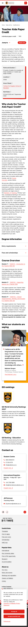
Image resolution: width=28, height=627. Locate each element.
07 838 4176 (9, 462)
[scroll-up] (25, 512)
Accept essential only (14, 616)
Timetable (5, 531)
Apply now (22, 42)
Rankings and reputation (9, 575)
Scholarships (5, 540)
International (5, 550)
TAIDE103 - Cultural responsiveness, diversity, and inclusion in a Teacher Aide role (13, 298)
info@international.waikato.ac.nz (15, 485)
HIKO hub (5, 542)
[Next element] (1, 342)
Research (4, 559)
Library (4, 581)
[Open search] (25, 3)
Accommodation (6, 562)
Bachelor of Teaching (10, 193)
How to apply (6, 534)
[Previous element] (26, 342)
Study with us (9, 25)
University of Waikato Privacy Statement (12, 604)
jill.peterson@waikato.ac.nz (13, 503)
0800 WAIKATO (10, 460)
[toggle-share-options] (7, 512)
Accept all (14, 611)
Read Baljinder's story (10, 374)
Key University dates (8, 553)
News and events (7, 572)
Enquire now (7, 468)
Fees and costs (6, 537)
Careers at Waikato (7, 578)
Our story (4, 570)
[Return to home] (10, 3)
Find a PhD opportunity (8, 556)
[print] (3, 512)
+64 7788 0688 (10, 482)
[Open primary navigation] (2, 3)
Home (3, 25)
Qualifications (16, 25)
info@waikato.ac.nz (11, 465)
